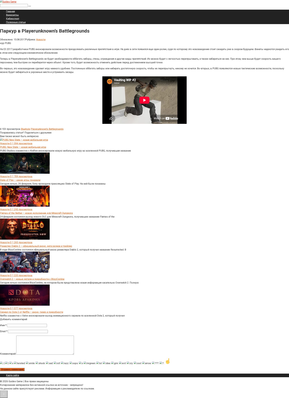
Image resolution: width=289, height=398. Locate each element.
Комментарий (8, 353)
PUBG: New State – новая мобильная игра (23, 147)
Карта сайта (12, 375)
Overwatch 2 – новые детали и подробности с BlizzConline (32, 279)
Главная (10, 11)
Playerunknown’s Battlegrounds (47, 129)
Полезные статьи (16, 22)
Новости (40, 39)
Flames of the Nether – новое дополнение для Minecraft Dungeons (36, 213)
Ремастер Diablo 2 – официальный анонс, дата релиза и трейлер (36, 246)
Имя (3, 325)
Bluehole (25, 129)
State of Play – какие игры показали (20, 180)
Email (3, 331)
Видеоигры (12, 15)
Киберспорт (12, 18)
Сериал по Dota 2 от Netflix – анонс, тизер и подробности (31, 312)
